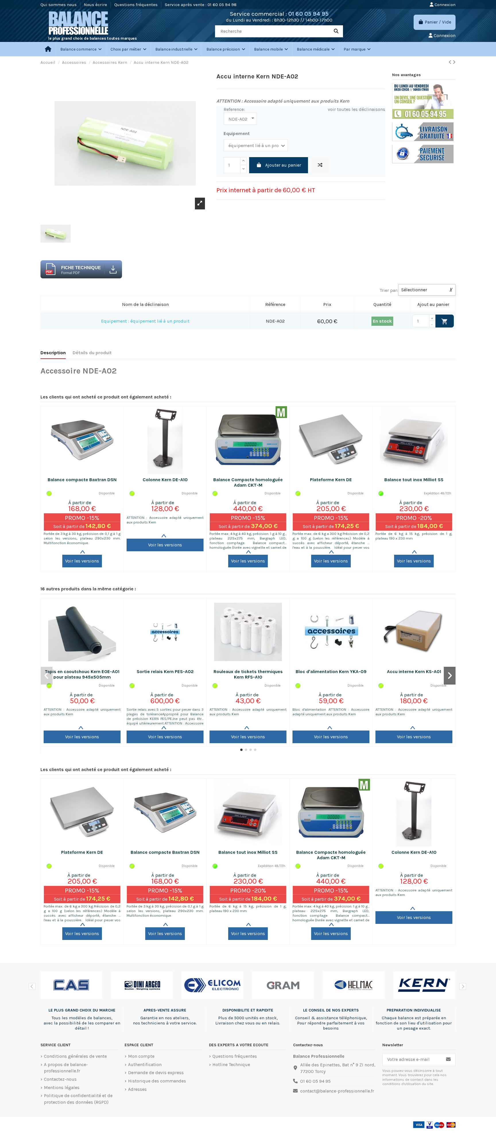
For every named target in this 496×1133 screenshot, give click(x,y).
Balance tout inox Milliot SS (413, 479)
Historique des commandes (157, 1081)
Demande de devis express (156, 1072)
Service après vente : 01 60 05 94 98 (201, 4)
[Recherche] (336, 31)
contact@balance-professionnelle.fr (337, 1091)
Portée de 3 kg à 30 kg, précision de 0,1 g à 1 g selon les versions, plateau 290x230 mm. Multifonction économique (82, 538)
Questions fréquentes (136, 4)
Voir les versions (82, 561)
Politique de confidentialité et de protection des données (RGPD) (78, 1099)
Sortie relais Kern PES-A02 (165, 671)
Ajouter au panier (283, 165)
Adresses (137, 1089)
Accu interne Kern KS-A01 (414, 671)
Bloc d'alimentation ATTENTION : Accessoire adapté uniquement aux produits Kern (330, 711)
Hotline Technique (231, 1064)
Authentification (145, 1064)
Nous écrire (96, 4)
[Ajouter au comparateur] (320, 165)
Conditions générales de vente (75, 1056)
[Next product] (454, 62)
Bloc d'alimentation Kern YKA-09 (331, 671)
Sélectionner (426, 289)
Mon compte (141, 1056)
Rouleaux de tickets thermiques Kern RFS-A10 (248, 674)
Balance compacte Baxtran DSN (82, 479)
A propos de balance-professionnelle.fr (66, 1068)
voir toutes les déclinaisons (356, 109)
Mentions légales (62, 1087)
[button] (128, 49)
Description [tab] (53, 352)
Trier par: (389, 290)
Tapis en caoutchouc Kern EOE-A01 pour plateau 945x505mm (82, 674)
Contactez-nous (60, 1079)
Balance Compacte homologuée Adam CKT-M (248, 482)
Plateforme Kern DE (331, 479)
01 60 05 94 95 (308, 13)
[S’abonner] (448, 1059)
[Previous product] (451, 62)
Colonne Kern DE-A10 (165, 479)
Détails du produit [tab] (92, 352)
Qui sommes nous (59, 4)
